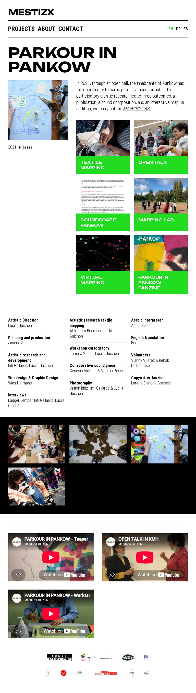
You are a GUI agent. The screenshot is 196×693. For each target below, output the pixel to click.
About (46, 28)
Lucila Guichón (20, 325)
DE (178, 28)
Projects (21, 28)
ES (185, 28)
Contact (70, 28)
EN (170, 28)
